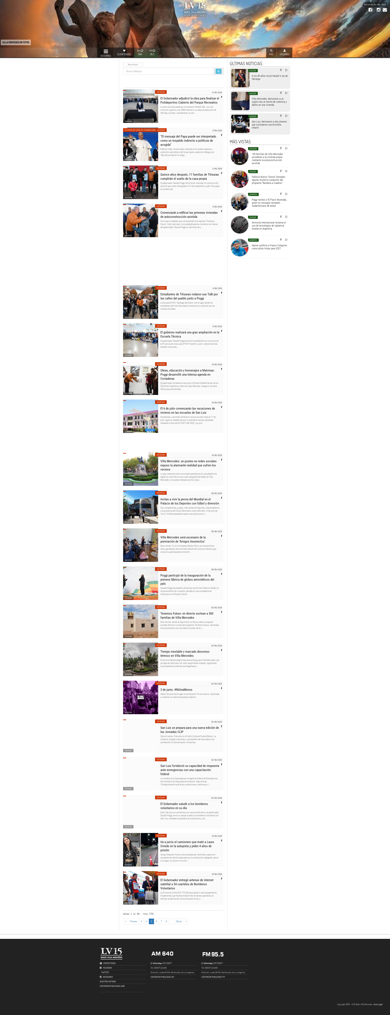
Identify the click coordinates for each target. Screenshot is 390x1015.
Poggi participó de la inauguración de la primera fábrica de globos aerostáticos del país (187, 579)
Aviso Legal (377, 1004)
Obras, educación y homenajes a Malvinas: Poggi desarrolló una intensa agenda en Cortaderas (187, 374)
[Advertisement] (173, 263)
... (171, 921)
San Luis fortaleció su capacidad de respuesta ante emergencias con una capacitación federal (189, 770)
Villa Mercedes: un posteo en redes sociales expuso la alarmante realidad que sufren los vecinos (188, 465)
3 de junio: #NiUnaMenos (176, 689)
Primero (133, 921)
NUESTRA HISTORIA (108, 981)
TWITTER (105, 972)
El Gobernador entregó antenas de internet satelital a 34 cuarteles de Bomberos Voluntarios (186, 884)
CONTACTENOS (109, 963)
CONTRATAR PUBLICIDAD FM (213, 976)
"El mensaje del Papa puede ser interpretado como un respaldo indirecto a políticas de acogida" (188, 141)
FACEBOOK (107, 967)
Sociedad (161, 91)
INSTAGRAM (108, 976)
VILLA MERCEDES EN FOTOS (15, 42)
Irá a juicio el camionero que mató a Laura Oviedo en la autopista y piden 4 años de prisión (187, 846)
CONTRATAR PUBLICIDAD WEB (112, 986)
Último (179, 921)
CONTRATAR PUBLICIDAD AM (162, 976)
